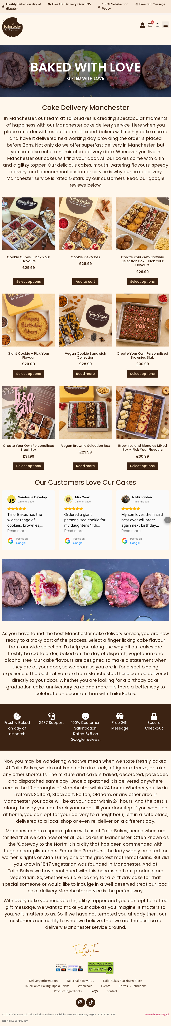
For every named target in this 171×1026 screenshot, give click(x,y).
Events (105, 986)
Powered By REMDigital (157, 1014)
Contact (112, 991)
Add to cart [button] (85, 281)
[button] (165, 24)
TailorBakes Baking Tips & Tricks (46, 986)
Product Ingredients (68, 991)
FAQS (94, 991)
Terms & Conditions (133, 986)
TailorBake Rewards (80, 981)
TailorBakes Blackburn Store (122, 981)
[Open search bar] (158, 25)
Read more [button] (16, 531)
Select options (28, 281)
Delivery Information (43, 981)
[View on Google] (11, 499)
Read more (85, 373)
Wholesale (85, 986)
